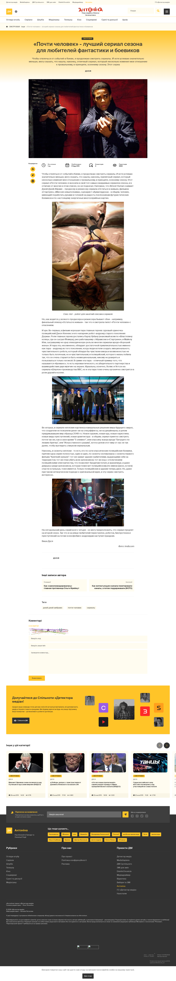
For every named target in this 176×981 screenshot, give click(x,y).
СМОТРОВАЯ (14, 27)
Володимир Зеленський (100, 834)
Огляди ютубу (13, 20)
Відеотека (121, 878)
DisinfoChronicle (64, 2)
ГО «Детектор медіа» (162, 2)
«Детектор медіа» (18, 909)
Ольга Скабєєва (55, 840)
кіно (74, 834)
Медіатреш (54, 20)
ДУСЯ (88, 71)
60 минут (122, 840)
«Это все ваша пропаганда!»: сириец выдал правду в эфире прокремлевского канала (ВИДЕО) (106, 784)
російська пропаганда (131, 834)
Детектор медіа (11, 2)
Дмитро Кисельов (80, 840)
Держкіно (83, 834)
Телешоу (68, 20)
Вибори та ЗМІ (123, 882)
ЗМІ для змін (51, 2)
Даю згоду (88, 976)
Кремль (67, 840)
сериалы (91, 607)
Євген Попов (110, 840)
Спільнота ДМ (23, 720)
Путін (145, 834)
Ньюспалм (122, 893)
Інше (23, 27)
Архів (125, 20)
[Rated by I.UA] (82, 946)
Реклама (66, 864)
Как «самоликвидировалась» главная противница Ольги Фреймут (61, 587)
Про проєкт (67, 856)
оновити (34, 626)
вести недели (96, 840)
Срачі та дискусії (110, 20)
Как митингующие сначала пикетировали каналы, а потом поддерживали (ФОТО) (112, 587)
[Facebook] (32, 169)
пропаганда (155, 834)
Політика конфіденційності (74, 860)
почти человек (74, 607)
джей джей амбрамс (52, 607)
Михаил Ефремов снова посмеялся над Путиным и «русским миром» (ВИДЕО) (25, 784)
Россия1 (116, 834)
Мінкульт (65, 834)
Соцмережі (91, 20)
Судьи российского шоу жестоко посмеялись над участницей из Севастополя (145, 784)
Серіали (28, 20)
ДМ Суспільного (38, 2)
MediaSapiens (25, 2)
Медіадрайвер (77, 2)
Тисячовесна (53, 834)
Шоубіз (40, 20)
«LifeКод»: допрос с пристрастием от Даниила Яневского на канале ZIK (65, 784)
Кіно (79, 20)
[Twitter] (32, 175)
